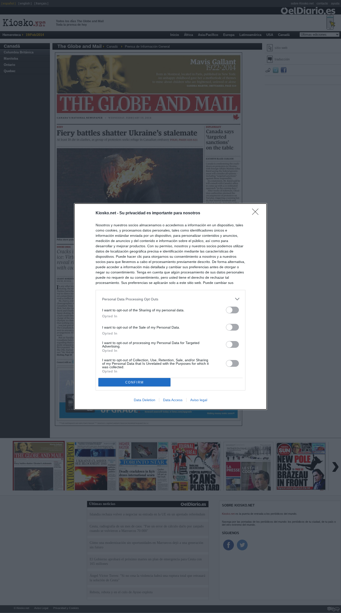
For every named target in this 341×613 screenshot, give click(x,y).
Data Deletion (144, 400)
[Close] (257, 213)
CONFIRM (134, 382)
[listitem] (170, 299)
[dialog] (170, 306)
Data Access (172, 400)
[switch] (232, 310)
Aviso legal (198, 400)
